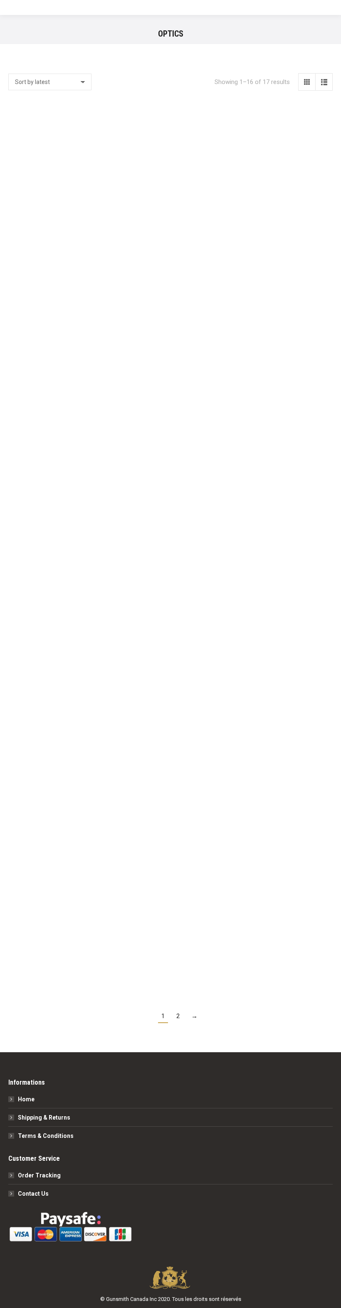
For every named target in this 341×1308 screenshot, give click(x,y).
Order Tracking (39, 1175)
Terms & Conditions (46, 1135)
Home (26, 1099)
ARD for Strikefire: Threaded (58, 984)
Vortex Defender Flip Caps (58, 368)
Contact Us (33, 1193)
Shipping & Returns (44, 1117)
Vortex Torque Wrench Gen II (58, 522)
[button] (97, 192)
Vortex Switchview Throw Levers (170, 214)
